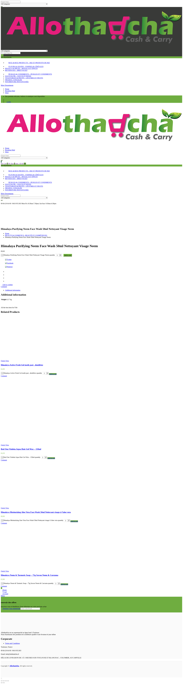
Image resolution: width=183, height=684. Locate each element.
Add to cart (67, 255)
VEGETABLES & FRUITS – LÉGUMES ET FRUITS (24, 78)
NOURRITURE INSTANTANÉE (17, 82)
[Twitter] (91, 260)
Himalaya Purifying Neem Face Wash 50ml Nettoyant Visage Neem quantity (29, 255)
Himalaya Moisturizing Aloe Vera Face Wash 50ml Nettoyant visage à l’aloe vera (36, 512)
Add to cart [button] (53, 374)
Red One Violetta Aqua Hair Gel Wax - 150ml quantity (21, 457)
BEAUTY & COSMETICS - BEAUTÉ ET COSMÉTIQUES (26, 235)
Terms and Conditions (12, 643)
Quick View (5, 361)
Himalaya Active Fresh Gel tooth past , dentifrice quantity (22, 373)
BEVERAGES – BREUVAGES (16, 70)
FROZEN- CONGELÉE (13, 80)
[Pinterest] (91, 267)
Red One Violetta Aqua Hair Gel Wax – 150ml (21, 449)
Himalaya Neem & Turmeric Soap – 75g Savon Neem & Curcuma (29, 575)
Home (7, 89)
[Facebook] (91, 263)
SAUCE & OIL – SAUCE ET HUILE (18, 76)
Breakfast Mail (10, 91)
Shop (7, 93)
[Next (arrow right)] (4, 682)
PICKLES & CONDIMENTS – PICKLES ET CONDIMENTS (30, 74)
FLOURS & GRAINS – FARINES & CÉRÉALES (25, 66)
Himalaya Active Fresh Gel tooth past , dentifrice (22, 365)
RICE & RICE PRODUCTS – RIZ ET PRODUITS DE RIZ (29, 63)
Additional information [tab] (12, 290)
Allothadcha (14, 666)
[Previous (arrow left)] (2, 682)
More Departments (7, 85)
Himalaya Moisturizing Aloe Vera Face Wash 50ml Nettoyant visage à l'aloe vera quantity (33, 520)
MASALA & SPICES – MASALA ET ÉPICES (21, 68)
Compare (4, 287)
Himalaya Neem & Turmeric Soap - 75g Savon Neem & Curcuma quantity (28, 583)
